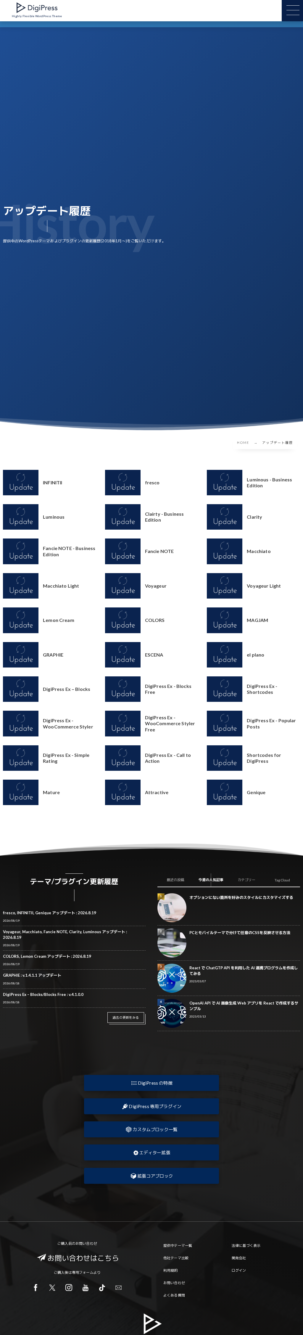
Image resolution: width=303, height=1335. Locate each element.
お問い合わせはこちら (83, 1258)
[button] (151, 1083)
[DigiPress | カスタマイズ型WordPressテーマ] (37, 7)
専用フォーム (83, 1272)
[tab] (175, 879)
